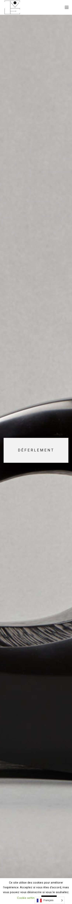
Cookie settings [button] (27, 898)
